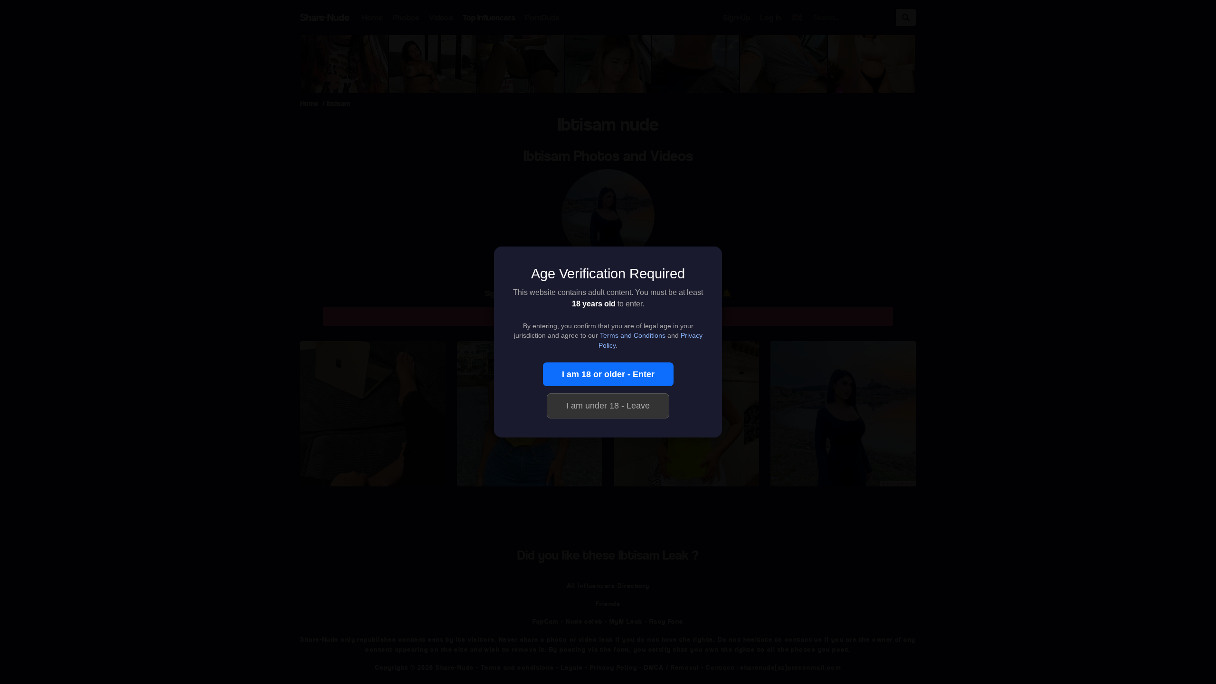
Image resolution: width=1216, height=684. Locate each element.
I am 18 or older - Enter (608, 374)
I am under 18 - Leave (608, 405)
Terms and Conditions (632, 335)
